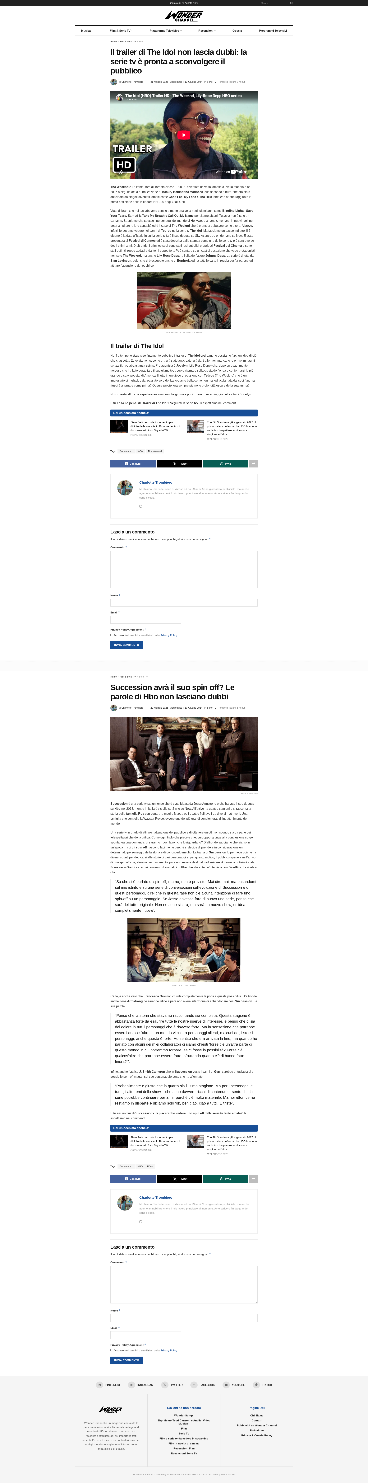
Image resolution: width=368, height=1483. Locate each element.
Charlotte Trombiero (132, 81)
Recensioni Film (184, 1448)
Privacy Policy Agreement (128, 629)
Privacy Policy (168, 635)
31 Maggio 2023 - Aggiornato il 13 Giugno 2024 (176, 81)
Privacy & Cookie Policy (256, 1435)
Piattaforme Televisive (164, 30)
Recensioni (205, 30)
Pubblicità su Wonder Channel (257, 1425)
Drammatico (126, 451)
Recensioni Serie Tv (184, 1453)
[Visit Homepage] (184, 15)
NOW (140, 451)
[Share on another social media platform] (253, 463)
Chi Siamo (257, 1415)
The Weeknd (155, 451)
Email (115, 612)
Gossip (237, 30)
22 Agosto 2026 (142, 435)
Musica (86, 30)
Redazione (257, 1430)
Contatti (257, 1420)
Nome (115, 595)
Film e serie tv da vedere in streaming (183, 1438)
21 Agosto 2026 (218, 439)
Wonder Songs (184, 1415)
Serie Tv (211, 81)
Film (141, 41)
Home (113, 41)
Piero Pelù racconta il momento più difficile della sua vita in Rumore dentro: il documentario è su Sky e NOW (155, 426)
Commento (118, 547)
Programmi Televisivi (273, 30)
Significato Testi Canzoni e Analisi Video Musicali (184, 1422)
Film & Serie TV (120, 30)
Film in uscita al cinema (183, 1443)
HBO (140, 1166)
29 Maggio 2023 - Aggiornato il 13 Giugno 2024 (176, 707)
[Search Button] (290, 3)
